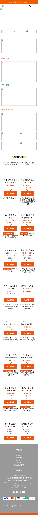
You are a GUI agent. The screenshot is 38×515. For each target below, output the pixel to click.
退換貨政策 (19, 462)
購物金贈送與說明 (19, 465)
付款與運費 (19, 458)
